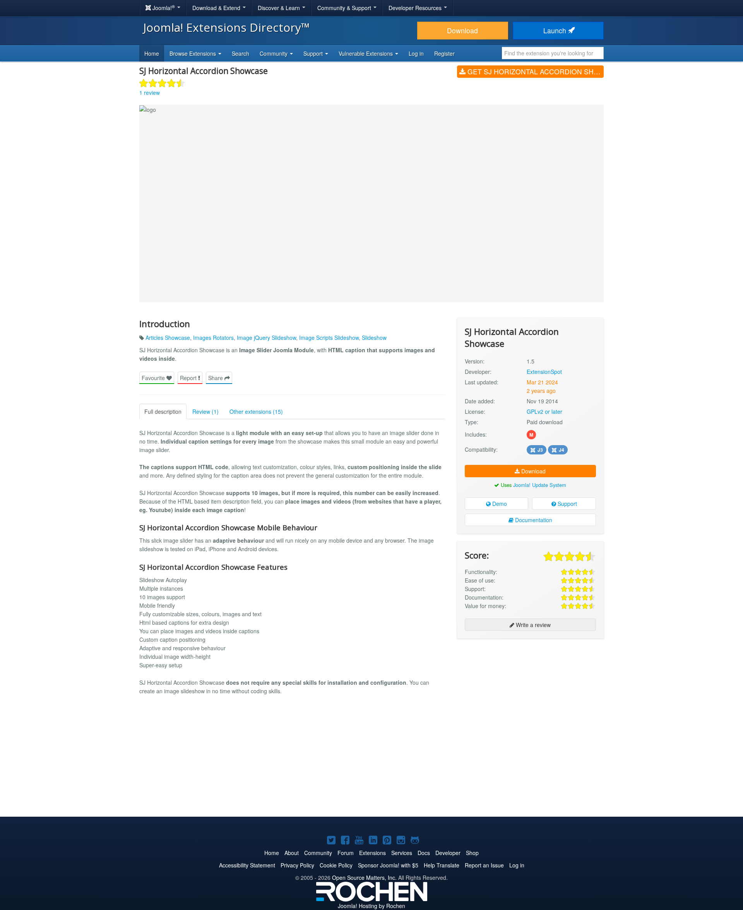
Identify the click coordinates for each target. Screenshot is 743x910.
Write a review (532, 625)
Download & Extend (217, 8)
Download (462, 30)
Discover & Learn (279, 8)
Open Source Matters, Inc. (364, 877)
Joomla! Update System (539, 484)
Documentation (533, 520)
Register (444, 53)
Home (151, 53)
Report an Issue (484, 865)
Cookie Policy (336, 865)
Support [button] (313, 53)
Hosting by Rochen (371, 906)
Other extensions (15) (256, 411)
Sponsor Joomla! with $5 (388, 865)
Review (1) (205, 411)
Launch (555, 30)
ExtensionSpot (544, 371)
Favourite (154, 378)
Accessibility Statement (247, 865)
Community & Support (345, 8)
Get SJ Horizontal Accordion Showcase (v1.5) (535, 71)
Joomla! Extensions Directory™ (226, 27)
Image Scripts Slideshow (329, 337)
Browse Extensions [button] (193, 53)
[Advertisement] (530, 694)
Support (566, 503)
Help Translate (441, 865)
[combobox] (553, 53)
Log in (416, 53)
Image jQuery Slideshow (266, 337)
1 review (149, 92)
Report (189, 378)
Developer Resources (416, 8)
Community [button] (274, 53)
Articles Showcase (168, 337)
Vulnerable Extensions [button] (366, 53)
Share (216, 378)
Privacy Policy (297, 865)
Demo (499, 503)
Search (240, 53)
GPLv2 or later (544, 411)
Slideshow (374, 337)
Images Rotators (213, 337)
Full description (162, 411)
